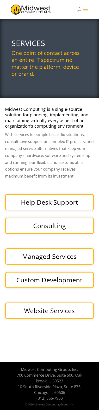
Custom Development (49, 279)
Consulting (49, 225)
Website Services (49, 310)
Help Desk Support (49, 202)
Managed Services (49, 256)
